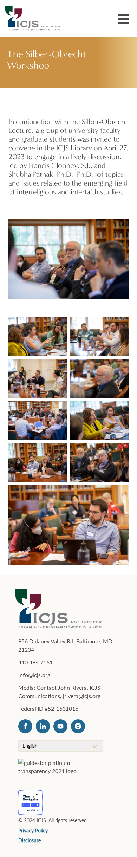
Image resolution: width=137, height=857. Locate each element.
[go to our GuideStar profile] (56, 771)
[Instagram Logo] (78, 726)
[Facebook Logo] (25, 726)
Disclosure (29, 840)
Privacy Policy (33, 830)
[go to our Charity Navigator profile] (30, 802)
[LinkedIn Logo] (43, 726)
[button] (123, 20)
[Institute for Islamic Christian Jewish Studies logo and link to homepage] (35, 19)
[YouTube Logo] (60, 726)
